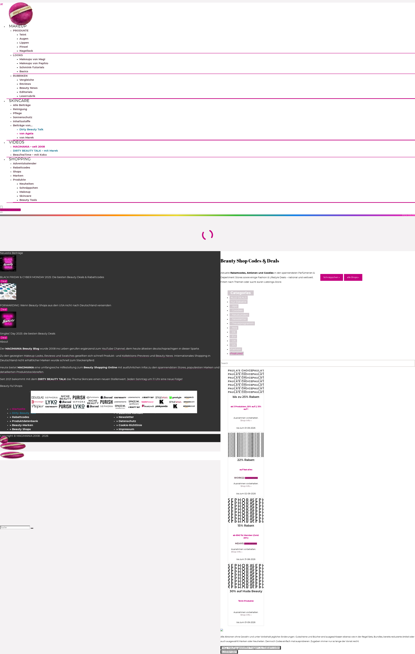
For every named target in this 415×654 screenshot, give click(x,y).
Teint (22, 34)
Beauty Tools (28, 200)
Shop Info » (246, 486)
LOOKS (18, 55)
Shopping (20, 159)
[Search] (1, 212)
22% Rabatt (246, 460)
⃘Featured (237, 353)
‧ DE (233, 332)
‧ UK (233, 340)
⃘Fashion (236, 349)
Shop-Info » (246, 421)
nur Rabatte (238, 302)
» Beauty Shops (20, 429)
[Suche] (32, 528)
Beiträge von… (23, 125)
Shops (17, 171)
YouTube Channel (113, 348)
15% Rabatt (246, 525)
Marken (18, 175)
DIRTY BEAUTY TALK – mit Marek (35, 150)
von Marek (26, 137)
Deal (4, 281)
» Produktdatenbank (24, 421)
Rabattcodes (21, 167)
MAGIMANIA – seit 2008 (29, 146)
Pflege (17, 113)
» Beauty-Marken (21, 425)
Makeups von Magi (32, 59)
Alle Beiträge (22, 105)
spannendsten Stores (172, 367)
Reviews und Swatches (59, 356)
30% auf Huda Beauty (246, 591)
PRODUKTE (21, 30)
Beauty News (28, 88)
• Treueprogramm (242, 323)
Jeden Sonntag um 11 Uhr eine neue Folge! (155, 379)
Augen (23, 38)
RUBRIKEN (20, 76)
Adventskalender (24, 163)
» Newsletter (125, 417)
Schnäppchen (28, 188)
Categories (241, 293)
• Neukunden (239, 315)
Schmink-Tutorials (31, 67)
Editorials (25, 92)
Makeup (18, 26)
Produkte (19, 179)
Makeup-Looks (33, 356)
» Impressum (125, 429)
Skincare (19, 101)
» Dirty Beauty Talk (23, 413)
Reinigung (20, 109)
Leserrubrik (27, 96)
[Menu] (1, 207)
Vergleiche (26, 80)
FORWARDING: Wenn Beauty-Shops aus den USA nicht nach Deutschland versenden (55, 305)
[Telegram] (1, 4)
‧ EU (233, 336)
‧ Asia (234, 328)
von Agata (26, 133)
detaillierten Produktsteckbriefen (21, 372)
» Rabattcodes (19, 417)
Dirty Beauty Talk (31, 129)
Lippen (24, 43)
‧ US (233, 345)
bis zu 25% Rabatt (246, 397)
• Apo (234, 306)
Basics (23, 71)
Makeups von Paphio (33, 63)
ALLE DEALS (239, 297)
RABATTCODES (11, 209)
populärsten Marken (200, 367)
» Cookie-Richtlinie (129, 425)
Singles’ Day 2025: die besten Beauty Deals (27, 333)
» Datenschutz (126, 421)
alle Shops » (353, 277)
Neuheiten (26, 184)
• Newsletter (239, 319)
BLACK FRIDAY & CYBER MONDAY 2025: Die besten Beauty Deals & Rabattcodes (52, 277)
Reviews (25, 84)
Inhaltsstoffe (21, 121)
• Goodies (237, 310)
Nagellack (26, 51)
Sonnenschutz (22, 117)
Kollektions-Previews (135, 356)
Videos (16, 142)
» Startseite (17, 409)
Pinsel (23, 47)
